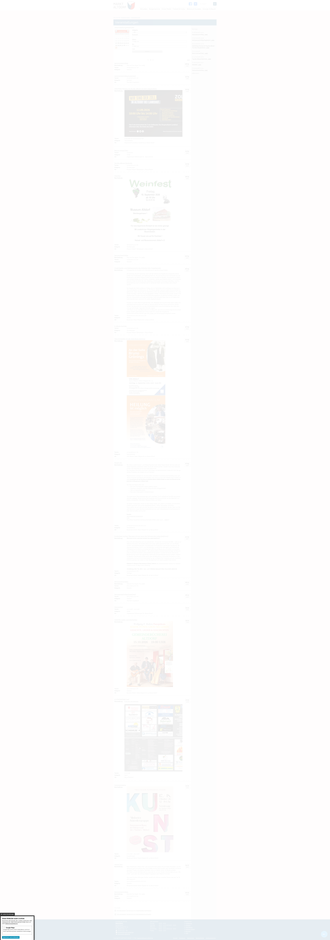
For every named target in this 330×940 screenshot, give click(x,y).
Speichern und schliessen (11, 937)
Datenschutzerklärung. (11, 923)
